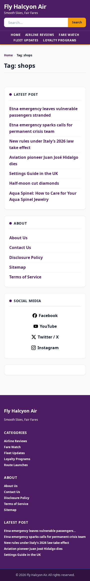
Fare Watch (69, 35)
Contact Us (20, 247)
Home (15, 35)
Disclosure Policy (26, 257)
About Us (18, 238)
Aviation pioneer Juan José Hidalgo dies (33, 549)
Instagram (48, 347)
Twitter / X (48, 337)
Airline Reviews (39, 35)
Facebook (48, 315)
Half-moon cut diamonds (34, 183)
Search (77, 22)
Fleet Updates (26, 40)
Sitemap (17, 267)
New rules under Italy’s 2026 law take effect (36, 543)
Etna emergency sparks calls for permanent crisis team (45, 537)
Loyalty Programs (59, 40)
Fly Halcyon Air (25, 6)
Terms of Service (25, 277)
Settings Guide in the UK (33, 173)
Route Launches (16, 465)
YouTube (48, 326)
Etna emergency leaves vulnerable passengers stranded (38, 531)
